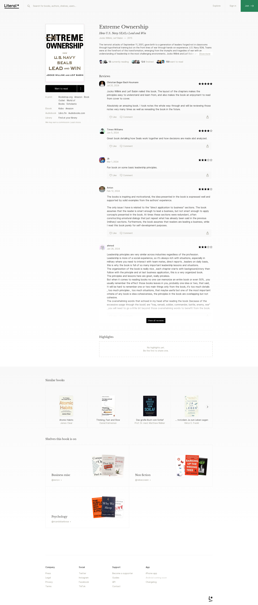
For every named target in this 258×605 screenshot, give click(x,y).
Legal (48, 577)
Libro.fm (63, 113)
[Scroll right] (207, 407)
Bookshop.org (66, 97)
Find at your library (68, 117)
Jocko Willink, (105, 38)
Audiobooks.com (76, 113)
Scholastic (71, 104)
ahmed (110, 245)
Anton (110, 187)
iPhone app (151, 573)
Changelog (151, 582)
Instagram (84, 577)
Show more (204, 53)
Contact (116, 586)
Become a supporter (122, 573)
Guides (115, 577)
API (113, 582)
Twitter (82, 573)
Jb (108, 158)
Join (247, 5)
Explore (217, 5)
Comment (128, 117)
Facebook (84, 582)
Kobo (61, 108)
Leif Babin (118, 38)
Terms (48, 586)
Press (48, 573)
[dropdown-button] (80, 88)
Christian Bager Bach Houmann (122, 82)
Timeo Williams (115, 129)
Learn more (75, 122)
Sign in (233, 5)
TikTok (82, 586)
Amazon (78, 97)
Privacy (49, 582)
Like (115, 117)
